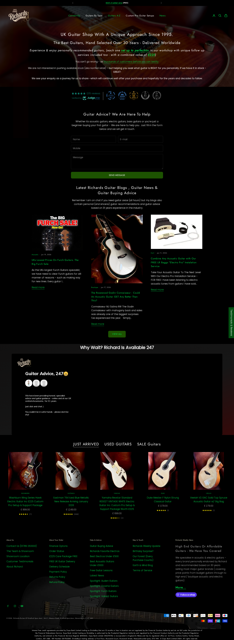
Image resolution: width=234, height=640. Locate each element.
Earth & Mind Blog (143, 565)
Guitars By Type (94, 15)
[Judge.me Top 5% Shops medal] (145, 95)
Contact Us (74, 15)
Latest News (97, 575)
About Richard (14, 566)
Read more (38, 287)
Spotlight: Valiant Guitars (104, 596)
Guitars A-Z (114, 15)
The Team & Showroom (20, 551)
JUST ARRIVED (86, 444)
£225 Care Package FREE (63, 556)
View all (117, 334)
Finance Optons (58, 546)
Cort (152, 253)
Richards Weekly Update (146, 546)
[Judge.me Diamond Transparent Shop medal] (110, 95)
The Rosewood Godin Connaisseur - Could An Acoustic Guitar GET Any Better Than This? (115, 296)
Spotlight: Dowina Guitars (104, 586)
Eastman (71, 493)
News (163, 15)
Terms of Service (142, 570)
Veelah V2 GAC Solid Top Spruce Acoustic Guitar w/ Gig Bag (208, 499)
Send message (117, 175)
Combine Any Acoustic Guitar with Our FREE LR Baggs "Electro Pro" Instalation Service (173, 262)
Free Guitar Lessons (101, 570)
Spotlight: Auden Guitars (103, 580)
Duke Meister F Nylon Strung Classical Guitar (163, 499)
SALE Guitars (149, 444)
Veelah (208, 493)
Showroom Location (18, 556)
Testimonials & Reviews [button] (231, 322)
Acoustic (35, 254)
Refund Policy (56, 582)
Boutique (94, 287)
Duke (163, 493)
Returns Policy (57, 577)
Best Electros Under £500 (104, 556)
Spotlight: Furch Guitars (103, 591)
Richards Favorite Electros (104, 551)
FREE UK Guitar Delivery (62, 561)
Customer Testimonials (19, 561)
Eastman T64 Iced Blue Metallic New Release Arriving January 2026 (71, 501)
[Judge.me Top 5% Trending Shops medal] (156, 95)
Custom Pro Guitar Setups (140, 15)
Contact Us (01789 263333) (21, 546)
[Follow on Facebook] (7, 606)
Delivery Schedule (59, 566)
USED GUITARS (118, 444)
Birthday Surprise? (143, 551)
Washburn (25, 493)
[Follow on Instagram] (15, 606)
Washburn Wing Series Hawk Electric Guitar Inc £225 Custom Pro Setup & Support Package (25, 501)
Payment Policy (58, 571)
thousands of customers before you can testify (131, 61)
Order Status (56, 551)
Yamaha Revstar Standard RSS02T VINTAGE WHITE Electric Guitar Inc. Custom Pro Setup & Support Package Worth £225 (117, 503)
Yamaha (117, 493)
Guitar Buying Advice (101, 546)
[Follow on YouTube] (22, 606)
